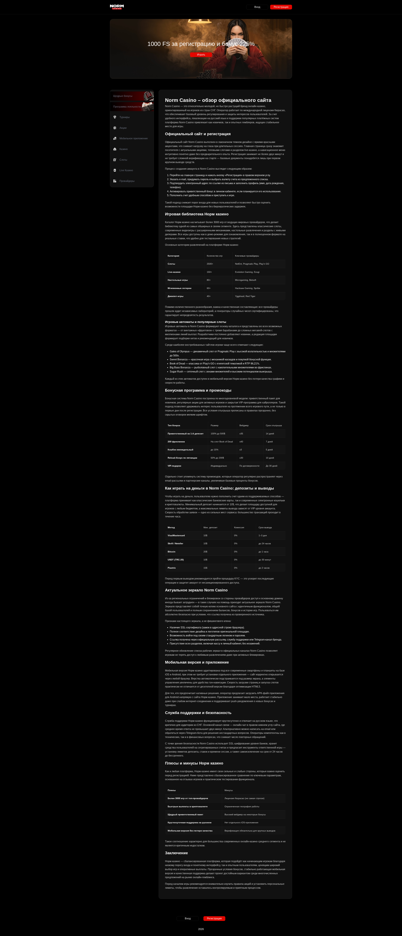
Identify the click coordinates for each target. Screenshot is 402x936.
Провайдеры (127, 181)
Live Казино (126, 170)
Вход (257, 7)
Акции (123, 128)
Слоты (123, 159)
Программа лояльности (127, 106)
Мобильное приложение (134, 138)
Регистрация (281, 7)
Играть (201, 54)
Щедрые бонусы (122, 96)
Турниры (125, 117)
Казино (124, 149)
